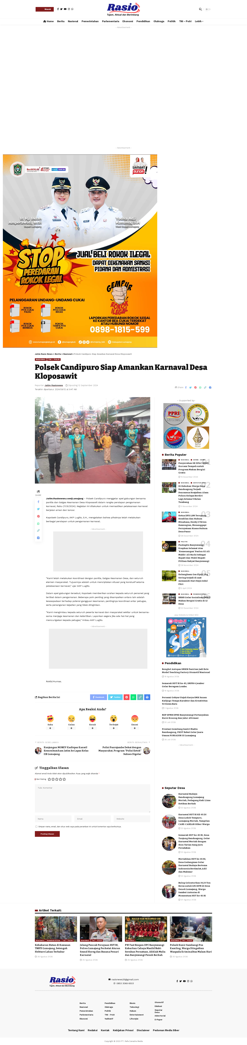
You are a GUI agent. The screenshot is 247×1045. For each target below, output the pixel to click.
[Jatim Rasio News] (123, 9)
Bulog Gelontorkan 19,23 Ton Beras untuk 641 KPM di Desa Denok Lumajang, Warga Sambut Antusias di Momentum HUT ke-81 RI (194, 889)
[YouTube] (65, 9)
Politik (184, 541)
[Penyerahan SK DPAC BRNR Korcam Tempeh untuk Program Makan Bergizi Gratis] (169, 464)
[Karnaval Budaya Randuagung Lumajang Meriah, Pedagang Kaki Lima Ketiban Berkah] (169, 801)
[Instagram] (69, 9)
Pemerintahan (199, 594)
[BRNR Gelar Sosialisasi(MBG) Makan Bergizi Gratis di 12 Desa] (169, 598)
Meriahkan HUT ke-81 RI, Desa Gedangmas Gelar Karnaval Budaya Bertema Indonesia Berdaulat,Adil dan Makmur (192, 865)
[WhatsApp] (72, 9)
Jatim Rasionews (54, 385)
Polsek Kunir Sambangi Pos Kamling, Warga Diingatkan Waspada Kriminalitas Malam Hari (191, 948)
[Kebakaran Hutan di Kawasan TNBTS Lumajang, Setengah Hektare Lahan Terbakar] (56, 929)
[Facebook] (58, 9)
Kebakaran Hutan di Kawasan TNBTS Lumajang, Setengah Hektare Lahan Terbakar (52, 948)
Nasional (41, 359)
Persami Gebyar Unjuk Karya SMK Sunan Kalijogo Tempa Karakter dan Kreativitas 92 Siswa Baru (185, 700)
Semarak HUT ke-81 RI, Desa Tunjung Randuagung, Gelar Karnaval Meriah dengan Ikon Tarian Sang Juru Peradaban (194, 841)
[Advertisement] (123, 53)
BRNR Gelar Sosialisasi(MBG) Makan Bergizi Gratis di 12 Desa (194, 600)
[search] (200, 9)
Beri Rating (41, 779)
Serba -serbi (199, 460)
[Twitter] (61, 9)
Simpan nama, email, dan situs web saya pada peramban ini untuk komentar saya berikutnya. (79, 827)
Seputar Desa (199, 483)
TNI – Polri (54, 359)
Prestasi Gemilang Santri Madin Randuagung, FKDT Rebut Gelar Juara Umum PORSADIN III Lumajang (182, 732)
